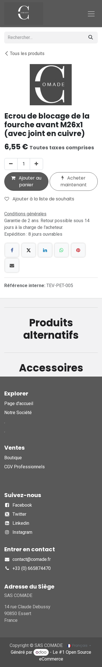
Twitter (19, 514)
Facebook (22, 505)
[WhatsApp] (61, 250)
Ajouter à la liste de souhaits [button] (42, 199)
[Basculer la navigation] (91, 13)
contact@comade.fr (31, 559)
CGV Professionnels (24, 466)
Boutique (13, 457)
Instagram (22, 532)
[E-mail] (12, 265)
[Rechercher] (91, 37)
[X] (28, 250)
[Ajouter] (36, 164)
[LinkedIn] (45, 250)
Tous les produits (27, 53)
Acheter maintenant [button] (73, 181)
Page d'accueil (18, 403)
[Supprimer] (11, 164)
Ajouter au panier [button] (29, 181)
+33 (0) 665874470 (31, 568)
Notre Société (18, 412)
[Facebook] (12, 250)
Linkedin (20, 523)
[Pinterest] (78, 250)
